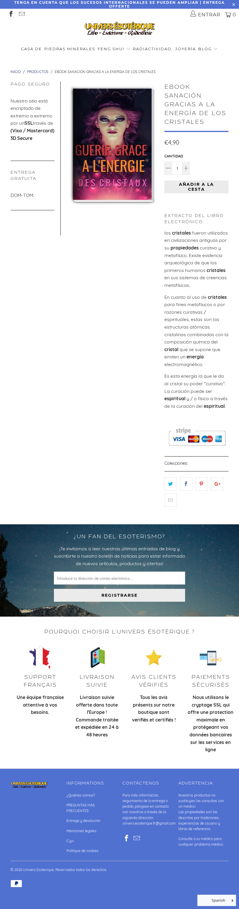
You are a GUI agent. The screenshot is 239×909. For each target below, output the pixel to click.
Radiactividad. (153, 48)
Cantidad (173, 156)
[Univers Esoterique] (119, 29)
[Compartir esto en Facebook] (186, 484)
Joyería (185, 48)
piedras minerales (69, 48)
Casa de (31, 48)
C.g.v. (70, 841)
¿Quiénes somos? (80, 795)
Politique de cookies (82, 851)
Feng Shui (111, 48)
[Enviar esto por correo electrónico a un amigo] (170, 500)
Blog (205, 48)
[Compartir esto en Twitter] (170, 484)
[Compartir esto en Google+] (217, 484)
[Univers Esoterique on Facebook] (10, 14)
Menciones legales (81, 831)
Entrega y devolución (83, 820)
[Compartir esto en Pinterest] (201, 484)
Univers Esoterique (38, 870)
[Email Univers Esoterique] (21, 14)
